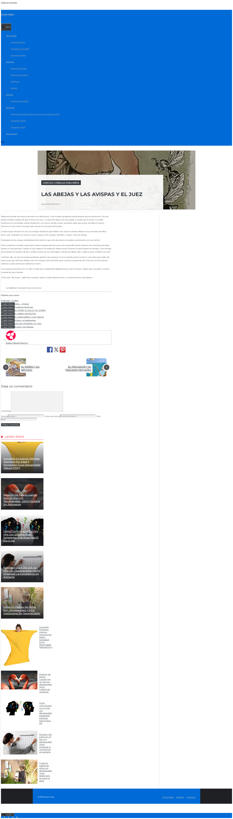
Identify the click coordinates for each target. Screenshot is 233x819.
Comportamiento (18, 42)
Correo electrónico (52, 416)
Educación (10, 62)
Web (98, 416)
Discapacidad (11, 134)
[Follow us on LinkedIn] (17, 817)
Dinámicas (15, 81)
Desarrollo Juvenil (18, 127)
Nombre (4, 416)
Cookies (180, 797)
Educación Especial (18, 68)
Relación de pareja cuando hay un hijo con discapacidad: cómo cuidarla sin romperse (45, 683)
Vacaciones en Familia (20, 49)
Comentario (6, 411)
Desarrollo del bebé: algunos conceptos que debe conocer (35, 114)
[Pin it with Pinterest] (63, 350)
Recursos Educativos (19, 75)
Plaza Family (7, 14)
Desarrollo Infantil (18, 121)
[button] (3, 142)
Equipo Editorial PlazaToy (17, 343)
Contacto (190, 797)
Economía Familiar (18, 55)
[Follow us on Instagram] (13, 817)
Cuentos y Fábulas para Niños (61, 182)
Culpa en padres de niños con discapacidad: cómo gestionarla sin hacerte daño (21, 610)
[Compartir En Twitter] (56, 350)
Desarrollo (10, 108)
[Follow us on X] (8, 817)
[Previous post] (5, 367)
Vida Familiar (11, 36)
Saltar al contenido (9, 2)
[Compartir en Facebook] (50, 350)
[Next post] (106, 367)
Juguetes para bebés (19, 101)
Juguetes (9, 94)
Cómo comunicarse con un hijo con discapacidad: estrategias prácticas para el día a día (45, 713)
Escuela (14, 88)
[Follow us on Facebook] (4, 817)
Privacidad (168, 797)
